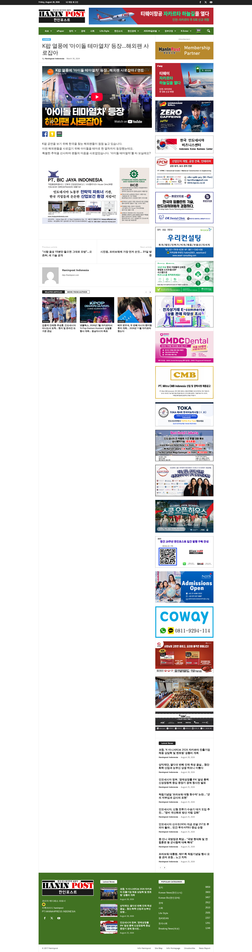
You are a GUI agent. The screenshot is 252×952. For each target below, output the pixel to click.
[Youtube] (211, 2)
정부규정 (169, 30)
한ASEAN (164, 918)
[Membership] (184, 50)
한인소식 (118, 30)
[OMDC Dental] (184, 347)
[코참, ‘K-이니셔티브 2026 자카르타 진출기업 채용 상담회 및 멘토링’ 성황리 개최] (108, 893)
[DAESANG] (184, 657)
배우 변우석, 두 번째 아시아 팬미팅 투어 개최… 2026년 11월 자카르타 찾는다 (135, 328)
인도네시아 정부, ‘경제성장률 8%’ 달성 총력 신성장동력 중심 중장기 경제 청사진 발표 (184, 781)
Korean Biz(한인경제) (169, 898)
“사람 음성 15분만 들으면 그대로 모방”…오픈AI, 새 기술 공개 (67, 253)
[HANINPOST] (184, 552)
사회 (92, 30)
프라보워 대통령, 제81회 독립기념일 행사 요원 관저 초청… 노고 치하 (184, 855)
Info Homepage (173, 948)
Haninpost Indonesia (54, 58)
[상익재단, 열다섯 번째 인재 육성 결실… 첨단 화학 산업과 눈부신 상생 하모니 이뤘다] (108, 910)
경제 (83, 30)
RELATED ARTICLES (53, 292)
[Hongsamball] (184, 116)
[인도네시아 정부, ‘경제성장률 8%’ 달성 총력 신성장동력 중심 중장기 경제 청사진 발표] (108, 927)
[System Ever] (184, 277)
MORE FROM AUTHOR (77, 292)
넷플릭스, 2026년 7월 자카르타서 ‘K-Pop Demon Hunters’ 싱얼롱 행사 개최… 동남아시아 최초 (96, 328)
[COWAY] (184, 622)
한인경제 (132, 30)
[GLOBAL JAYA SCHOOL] (184, 516)
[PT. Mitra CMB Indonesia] (184, 382)
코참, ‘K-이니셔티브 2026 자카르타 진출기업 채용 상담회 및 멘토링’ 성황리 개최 (184, 751)
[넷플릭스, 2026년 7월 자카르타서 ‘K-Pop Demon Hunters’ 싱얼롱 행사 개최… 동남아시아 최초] (97, 310)
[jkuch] (184, 692)
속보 (47, 30)
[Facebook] (200, 2)
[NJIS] (184, 587)
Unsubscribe (189, 948)
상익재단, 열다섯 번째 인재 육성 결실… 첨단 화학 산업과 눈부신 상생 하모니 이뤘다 (184, 766)
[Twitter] (206, 2)
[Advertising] (97, 196)
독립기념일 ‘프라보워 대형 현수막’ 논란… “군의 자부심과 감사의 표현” (184, 796)
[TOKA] (184, 414)
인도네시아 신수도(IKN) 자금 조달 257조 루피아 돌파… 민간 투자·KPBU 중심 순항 (184, 825)
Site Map (159, 948)
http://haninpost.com (70, 275)
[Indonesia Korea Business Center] (184, 144)
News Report (204, 948)
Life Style (104, 30)
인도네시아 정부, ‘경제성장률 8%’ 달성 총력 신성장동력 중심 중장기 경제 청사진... (135, 925)
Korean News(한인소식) (170, 892)
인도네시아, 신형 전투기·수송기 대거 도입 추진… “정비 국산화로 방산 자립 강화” (184, 810)
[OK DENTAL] (184, 207)
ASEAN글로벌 (150, 30)
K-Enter (184, 30)
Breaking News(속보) (169, 928)
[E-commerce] (184, 311)
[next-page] (150, 292)
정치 (71, 30)
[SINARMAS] (184, 480)
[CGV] (184, 721)
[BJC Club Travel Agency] (184, 445)
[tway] (184, 80)
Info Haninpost (144, 948)
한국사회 (163, 923)
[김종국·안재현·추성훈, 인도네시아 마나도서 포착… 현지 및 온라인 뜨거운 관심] (59, 310)
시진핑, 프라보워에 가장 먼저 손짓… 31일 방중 (126, 253)
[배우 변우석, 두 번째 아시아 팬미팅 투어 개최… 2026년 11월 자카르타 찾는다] (135, 310)
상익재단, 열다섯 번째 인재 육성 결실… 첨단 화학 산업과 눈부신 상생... (136, 908)
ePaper (60, 30)
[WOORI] (184, 242)
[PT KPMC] (184, 172)
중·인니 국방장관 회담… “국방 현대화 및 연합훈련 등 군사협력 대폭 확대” (183, 840)
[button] (208, 31)
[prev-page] (146, 292)
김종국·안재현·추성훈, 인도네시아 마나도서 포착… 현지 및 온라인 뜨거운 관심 (59, 328)
